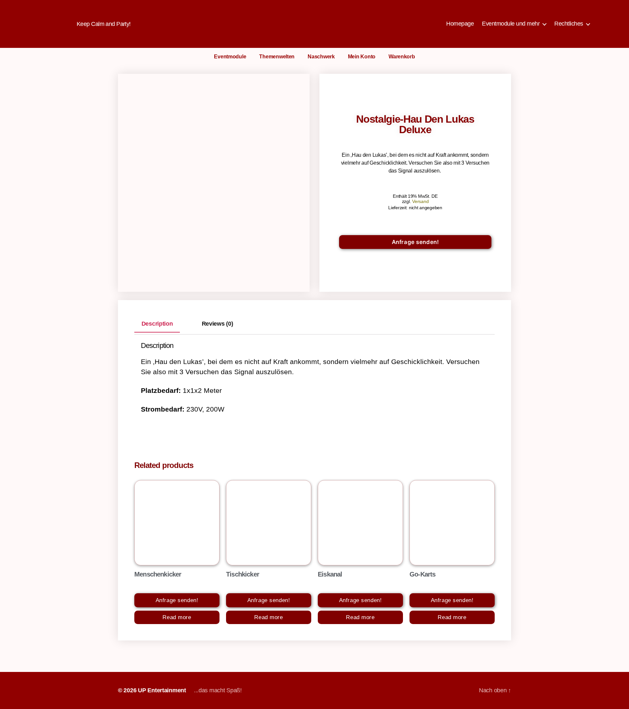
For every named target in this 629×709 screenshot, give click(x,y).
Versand (420, 201)
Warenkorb (402, 56)
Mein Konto (361, 56)
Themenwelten (277, 56)
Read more (176, 617)
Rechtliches (568, 23)
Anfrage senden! (415, 242)
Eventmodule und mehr (511, 23)
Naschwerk (321, 56)
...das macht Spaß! (218, 690)
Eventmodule (230, 56)
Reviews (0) (217, 323)
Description (157, 323)
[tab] (157, 323)
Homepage (460, 23)
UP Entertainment (162, 690)
